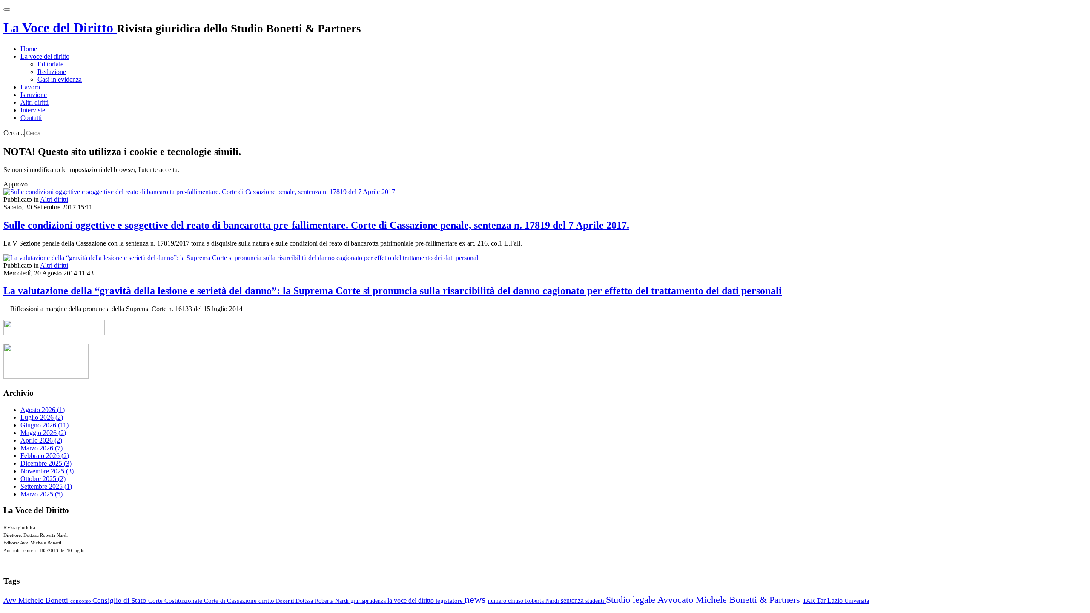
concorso (81, 601)
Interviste (32, 110)
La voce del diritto (44, 56)
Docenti (285, 601)
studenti (595, 601)
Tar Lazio (830, 600)
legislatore (450, 600)
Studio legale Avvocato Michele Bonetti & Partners (704, 599)
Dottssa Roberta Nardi (322, 600)
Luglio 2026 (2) (41, 417)
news (476, 599)
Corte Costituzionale (176, 600)
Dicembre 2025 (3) (46, 463)
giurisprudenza (368, 601)
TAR (810, 600)
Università (856, 601)
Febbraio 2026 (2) (44, 455)
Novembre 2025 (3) (47, 471)
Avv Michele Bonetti (36, 600)
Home (28, 48)
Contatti (31, 117)
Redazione (51, 71)
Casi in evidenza (59, 79)
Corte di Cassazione (231, 600)
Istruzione (33, 94)
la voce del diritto (411, 600)
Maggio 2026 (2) (43, 432)
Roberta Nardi (543, 600)
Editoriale (50, 64)
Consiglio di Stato (120, 600)
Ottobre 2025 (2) (43, 478)
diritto (267, 600)
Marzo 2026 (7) (41, 448)
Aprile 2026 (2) (41, 440)
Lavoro (30, 87)
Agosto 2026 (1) (42, 409)
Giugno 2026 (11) (44, 425)
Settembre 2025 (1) (46, 486)
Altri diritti (34, 102)
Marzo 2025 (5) (41, 494)
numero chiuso (506, 600)
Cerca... (13, 132)
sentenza (573, 600)
